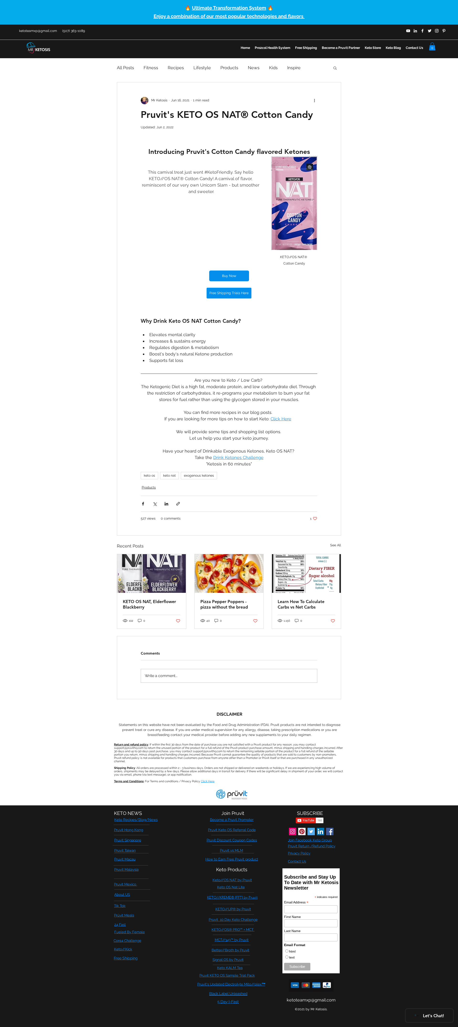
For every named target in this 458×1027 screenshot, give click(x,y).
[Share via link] (178, 503)
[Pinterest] (302, 831)
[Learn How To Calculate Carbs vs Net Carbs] (306, 573)
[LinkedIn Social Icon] (320, 831)
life (72, 1008)
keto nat (169, 475)
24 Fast (120, 925)
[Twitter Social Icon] (311, 831)
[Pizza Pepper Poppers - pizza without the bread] (229, 573)
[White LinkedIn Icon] (415, 30)
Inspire (294, 67)
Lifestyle (202, 67)
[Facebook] (329, 831)
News (254, 67)
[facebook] (422, 30)
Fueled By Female (129, 932)
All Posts (125, 67)
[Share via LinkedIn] (166, 503)
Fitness (151, 67)
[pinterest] (444, 30)
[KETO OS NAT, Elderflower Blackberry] (151, 573)
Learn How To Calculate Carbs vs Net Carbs (301, 604)
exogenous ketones (199, 475)
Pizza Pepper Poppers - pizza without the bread (224, 604)
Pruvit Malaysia (126, 869)
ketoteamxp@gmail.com (38, 31)
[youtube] (408, 30)
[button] (432, 46)
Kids (273, 67)
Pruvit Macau (124, 859)
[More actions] (314, 100)
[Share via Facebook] (143, 503)
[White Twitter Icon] (429, 30)
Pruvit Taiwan (125, 850)
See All (335, 545)
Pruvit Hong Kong (128, 830)
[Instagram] (292, 831)
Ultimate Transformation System (229, 8)
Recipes (176, 67)
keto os (149, 475)
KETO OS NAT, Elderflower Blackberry (149, 604)
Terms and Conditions (129, 781)
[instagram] (436, 30)
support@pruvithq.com (129, 748)
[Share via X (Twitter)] (154, 503)
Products (229, 67)
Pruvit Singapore (127, 840)
